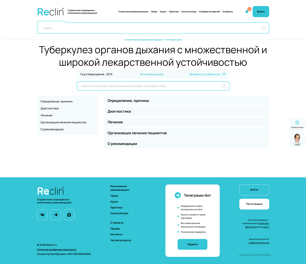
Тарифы (115, 228)
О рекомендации (52, 129)
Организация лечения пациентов (63, 122)
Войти (254, 189)
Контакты (116, 234)
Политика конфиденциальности (56, 249)
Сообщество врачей (209, 11)
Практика (174, 11)
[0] (246, 11)
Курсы (163, 11)
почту (266, 226)
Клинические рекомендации (133, 11)
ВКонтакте (250, 226)
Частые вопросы (120, 240)
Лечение (46, 115)
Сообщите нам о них (259, 242)
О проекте (227, 11)
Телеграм (264, 223)
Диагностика (50, 108)
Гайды (154, 11)
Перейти (192, 244)
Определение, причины (57, 101)
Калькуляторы (119, 213)
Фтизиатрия (173, 39)
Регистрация (254, 204)
